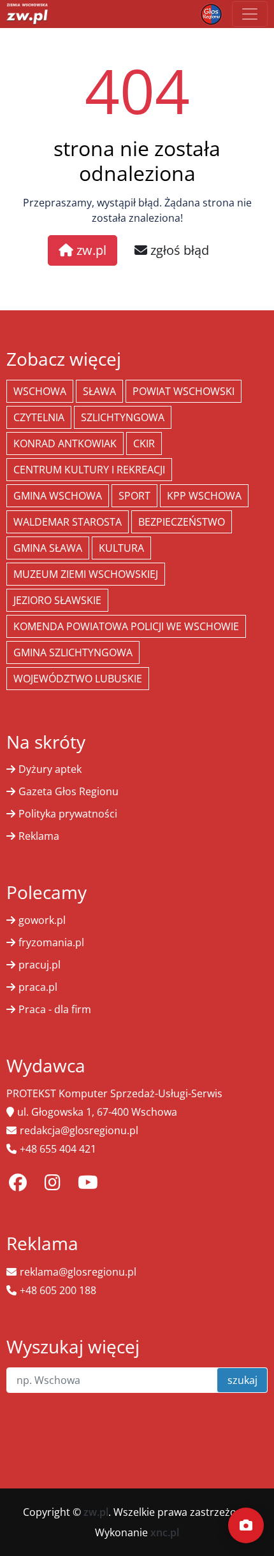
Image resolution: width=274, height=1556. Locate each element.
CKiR (144, 443)
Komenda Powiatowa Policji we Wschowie (126, 626)
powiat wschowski (183, 391)
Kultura (121, 548)
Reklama (38, 836)
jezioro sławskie (57, 600)
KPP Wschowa (204, 496)
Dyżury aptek (50, 769)
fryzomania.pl (51, 942)
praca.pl (37, 987)
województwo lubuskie (77, 679)
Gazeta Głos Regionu (68, 791)
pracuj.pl (39, 965)
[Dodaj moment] (246, 1525)
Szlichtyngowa (122, 417)
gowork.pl (42, 920)
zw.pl (89, 250)
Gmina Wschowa (57, 496)
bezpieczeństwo (181, 522)
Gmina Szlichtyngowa (73, 652)
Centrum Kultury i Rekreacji (89, 470)
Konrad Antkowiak (65, 443)
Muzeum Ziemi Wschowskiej (85, 574)
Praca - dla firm (54, 1009)
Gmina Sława (47, 548)
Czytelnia (38, 417)
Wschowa (39, 391)
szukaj (242, 1380)
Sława (99, 391)
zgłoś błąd (178, 250)
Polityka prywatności (67, 814)
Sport (134, 496)
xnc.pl (164, 1532)
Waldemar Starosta (67, 522)
